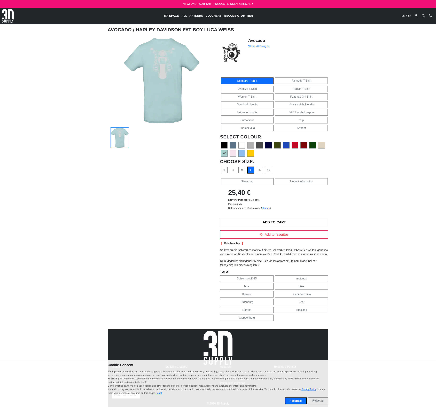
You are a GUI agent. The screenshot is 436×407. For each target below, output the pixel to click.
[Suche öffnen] (423, 16)
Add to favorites (277, 234)
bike (246, 286)
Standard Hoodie (247, 104)
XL (260, 170)
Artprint (301, 128)
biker (302, 286)
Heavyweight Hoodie (301, 104)
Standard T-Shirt (247, 80)
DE (403, 15)
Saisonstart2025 (247, 278)
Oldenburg (246, 302)
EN (409, 15)
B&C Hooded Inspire (301, 112)
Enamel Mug (247, 128)
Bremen (247, 294)
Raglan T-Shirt (301, 88)
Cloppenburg (247, 317)
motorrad (301, 278)
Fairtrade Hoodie (247, 112)
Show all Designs (258, 46)
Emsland (301, 309)
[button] (430, 16)
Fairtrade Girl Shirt (301, 96)
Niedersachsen (301, 294)
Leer (301, 302)
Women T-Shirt (247, 96)
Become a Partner (238, 15)
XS (224, 170)
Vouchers (214, 15)
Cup (301, 120)
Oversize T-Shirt (247, 88)
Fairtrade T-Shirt (301, 80)
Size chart (247, 181)
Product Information (301, 181)
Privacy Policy (308, 389)
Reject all (318, 400)
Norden (246, 309)
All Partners (192, 15)
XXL (268, 170)
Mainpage (171, 15)
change (266, 208)
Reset (158, 393)
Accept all (296, 400)
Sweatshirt (247, 120)
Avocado (120, 29)
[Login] (416, 16)
